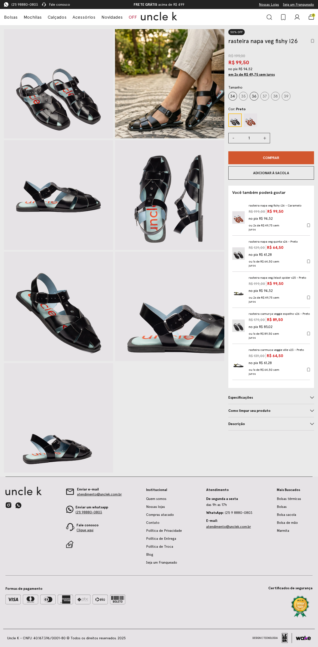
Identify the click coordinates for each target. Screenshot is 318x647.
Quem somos (156, 499)
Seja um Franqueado (298, 4)
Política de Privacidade (164, 531)
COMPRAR (271, 158)
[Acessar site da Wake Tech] (303, 638)
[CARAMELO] (250, 120)
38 (275, 96)
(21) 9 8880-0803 (229, 513)
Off (133, 17)
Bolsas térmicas (289, 499)
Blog (149, 554)
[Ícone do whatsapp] (18, 505)
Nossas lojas (155, 507)
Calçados (57, 17)
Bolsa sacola (286, 515)
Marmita (283, 531)
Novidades (112, 17)
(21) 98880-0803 (24, 4)
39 (286, 96)
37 (264, 96)
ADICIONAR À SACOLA (271, 173)
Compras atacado (160, 515)
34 (232, 96)
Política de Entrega (161, 538)
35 (243, 96)
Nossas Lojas (269, 4)
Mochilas (33, 17)
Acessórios (84, 17)
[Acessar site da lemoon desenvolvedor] (272, 638)
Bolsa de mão (287, 523)
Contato (152, 523)
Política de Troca (159, 546)
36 (254, 96)
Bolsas (11, 17)
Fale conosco (59, 4)
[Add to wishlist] (312, 41)
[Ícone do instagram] (8, 505)
